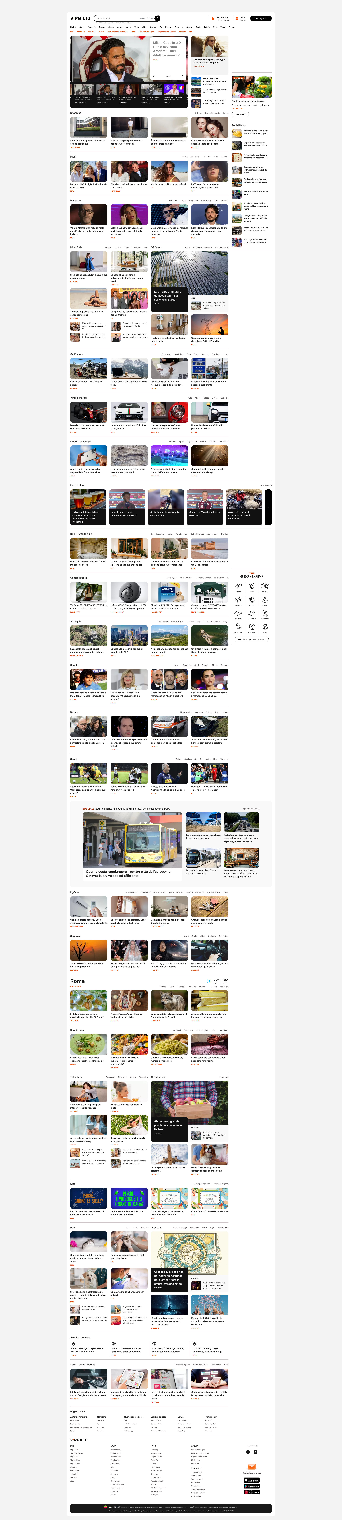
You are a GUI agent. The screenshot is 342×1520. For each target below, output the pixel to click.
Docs (133, 31)
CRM (226, 1364)
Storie (225, 712)
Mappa (214, 987)
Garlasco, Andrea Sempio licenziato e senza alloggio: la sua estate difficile (129, 742)
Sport (81, 27)
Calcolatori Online (198, 1493)
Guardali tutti (266, 485)
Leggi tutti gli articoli (250, 809)
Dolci (214, 1030)
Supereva (75, 936)
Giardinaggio (212, 534)
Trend (223, 27)
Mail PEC (92, 31)
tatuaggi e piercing (158, 1431)
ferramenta (74, 1420)
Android (172, 441)
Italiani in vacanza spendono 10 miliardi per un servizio (214, 1135)
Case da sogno (157, 534)
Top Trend (74, 1399)
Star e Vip (195, 157)
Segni (212, 1227)
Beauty (108, 247)
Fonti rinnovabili (221, 247)
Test (146, 247)
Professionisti (211, 1417)
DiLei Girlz (76, 247)
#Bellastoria (198, 66)
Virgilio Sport (115, 1453)
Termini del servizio (114, 22)
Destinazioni (163, 621)
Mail (72, 31)
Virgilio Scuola (156, 1457)
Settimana (194, 1227)
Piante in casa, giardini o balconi (248, 101)
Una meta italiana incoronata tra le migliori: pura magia (214, 81)
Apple (181, 441)
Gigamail (73, 1467)
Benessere (110, 1077)
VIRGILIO (131, 1507)
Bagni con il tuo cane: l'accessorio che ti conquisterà (132, 1309)
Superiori (224, 665)
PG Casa (154, 1484)
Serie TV (224, 200)
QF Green (156, 247)
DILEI (197, 1507)
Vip (152, 188)
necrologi (181, 1431)
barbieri (154, 1427)
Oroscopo (179, 27)
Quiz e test (223, 936)
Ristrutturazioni (197, 534)
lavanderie (182, 1420)
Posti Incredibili (157, 655)
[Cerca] (157, 18)
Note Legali (121, 1511)
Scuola (189, 27)
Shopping (154, 1450)
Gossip (153, 27)
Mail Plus (81, 31)
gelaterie (100, 1420)
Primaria (205, 665)
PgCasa (74, 892)
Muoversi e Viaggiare (133, 1417)
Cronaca (199, 712)
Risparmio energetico (195, 892)
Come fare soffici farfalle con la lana (209, 1211)
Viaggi (119, 27)
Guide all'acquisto (212, 113)
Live (215, 759)
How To (203, 441)
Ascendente (223, 1227)
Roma (77, 981)
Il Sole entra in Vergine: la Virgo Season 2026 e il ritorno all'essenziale (214, 1285)
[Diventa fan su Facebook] (248, 1452)
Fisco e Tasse (193, 354)
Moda (113, 147)
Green (156, 303)
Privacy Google (127, 22)
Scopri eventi (196, 1475)
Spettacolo (158, 60)
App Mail (73, 1477)
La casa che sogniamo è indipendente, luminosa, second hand (127, 278)
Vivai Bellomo (237, 108)
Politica (209, 712)
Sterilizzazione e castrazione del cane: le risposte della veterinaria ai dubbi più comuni (88, 1295)
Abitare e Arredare (78, 1417)
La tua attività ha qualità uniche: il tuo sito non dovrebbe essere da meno (168, 1395)
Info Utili (205, 354)
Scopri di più (240, 114)
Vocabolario (195, 1486)
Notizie (73, 27)
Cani (128, 1227)
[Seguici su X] (255, 1452)
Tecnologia (75, 147)
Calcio (178, 759)
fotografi (208, 1431)
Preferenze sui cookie (150, 1511)
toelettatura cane (184, 1424)
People (184, 157)
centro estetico (156, 1424)
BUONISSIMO (223, 1507)
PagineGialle (155, 1477)
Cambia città (75, 986)
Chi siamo (112, 1511)
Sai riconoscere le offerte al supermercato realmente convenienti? (124, 1060)
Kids (72, 1183)
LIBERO (124, 1507)
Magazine (75, 200)
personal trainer (211, 1427)
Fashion (117, 247)
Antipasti (177, 1030)
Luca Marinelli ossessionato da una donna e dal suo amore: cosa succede (209, 231)
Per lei (225, 113)
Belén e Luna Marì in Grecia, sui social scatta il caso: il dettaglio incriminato (127, 231)
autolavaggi (128, 1431)
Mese (204, 1227)
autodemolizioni (130, 1424)
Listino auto (155, 1467)
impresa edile (75, 1424)
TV (161, 27)
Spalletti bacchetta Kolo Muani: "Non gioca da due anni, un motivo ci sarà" (87, 789)
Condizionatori (76, 926)
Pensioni (215, 354)
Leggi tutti (223, 1077)
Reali (72, 191)
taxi (125, 1420)
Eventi (171, 987)
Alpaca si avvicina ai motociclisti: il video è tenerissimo (239, 515)
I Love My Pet (186, 578)
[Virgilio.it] (80, 18)
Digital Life (192, 441)
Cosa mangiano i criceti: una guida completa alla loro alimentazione (135, 1320)
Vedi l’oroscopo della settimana (251, 639)
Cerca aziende (196, 1472)
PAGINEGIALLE (140, 1507)
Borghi (225, 621)
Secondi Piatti (156, 1064)
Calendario (74, 1474)
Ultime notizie (186, 712)
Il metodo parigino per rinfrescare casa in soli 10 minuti (255, 170)
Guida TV (173, 200)
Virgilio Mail (74, 1450)
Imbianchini (145, 892)
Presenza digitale (182, 1364)
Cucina (73, 1064)
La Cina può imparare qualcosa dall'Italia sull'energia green (167, 295)
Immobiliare (179, 354)
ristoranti (100, 1427)
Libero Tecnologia (80, 441)
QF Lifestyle (158, 1077)
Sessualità (143, 1077)
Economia (92, 27)
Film (216, 200)
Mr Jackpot (195, 1460)
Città (215, 27)
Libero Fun (195, 1464)
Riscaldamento (130, 892)
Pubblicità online (200, 1364)
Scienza (114, 476)
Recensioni (223, 441)
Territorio (74, 1021)
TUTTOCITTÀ (189, 1507)
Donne (102, 27)
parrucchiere (156, 1420)
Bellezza (195, 147)
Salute (198, 27)
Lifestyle (206, 157)
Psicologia (122, 1077)
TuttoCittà (154, 1495)
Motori (128, 27)
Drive (101, 31)
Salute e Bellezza (158, 1417)
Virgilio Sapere (156, 1453)
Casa (72, 568)
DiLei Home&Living (81, 534)
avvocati (208, 1420)
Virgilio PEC (74, 1457)
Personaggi (206, 200)
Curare (73, 1145)
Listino (215, 398)
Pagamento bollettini (167, 31)
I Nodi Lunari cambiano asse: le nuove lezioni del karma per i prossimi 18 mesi (167, 1321)
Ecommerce (216, 1364)
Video (144, 27)
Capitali (200, 621)
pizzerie (100, 1431)
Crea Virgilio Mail (261, 18)
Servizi (181, 1417)
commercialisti (210, 1424)
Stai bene (74, 1111)
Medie (214, 665)
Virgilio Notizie (116, 1450)
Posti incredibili (213, 621)
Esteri (217, 712)
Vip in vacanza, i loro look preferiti (168, 184)
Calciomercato (190, 759)
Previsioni (224, 987)
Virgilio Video (115, 1460)
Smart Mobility (156, 1471)
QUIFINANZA (213, 1507)
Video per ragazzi (220, 1184)
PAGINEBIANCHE (177, 1507)
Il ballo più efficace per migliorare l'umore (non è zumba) (93, 1152)
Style (126, 247)
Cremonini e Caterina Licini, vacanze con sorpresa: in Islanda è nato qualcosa (169, 231)
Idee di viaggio (177, 621)
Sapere (232, 27)
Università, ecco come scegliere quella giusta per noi (93, 326)
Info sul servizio (101, 22)
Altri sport (224, 759)
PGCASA (167, 1507)
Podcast (144, 1227)
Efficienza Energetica (202, 247)
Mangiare (101, 1417)
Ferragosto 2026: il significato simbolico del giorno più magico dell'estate (207, 1321)
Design (170, 534)
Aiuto (72, 1481)
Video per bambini (202, 1184)
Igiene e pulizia (213, 892)
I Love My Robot (221, 578)
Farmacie (182, 987)
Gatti (135, 1227)
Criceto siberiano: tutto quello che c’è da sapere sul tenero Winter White (87, 1258)
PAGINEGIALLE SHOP (155, 1507)
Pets (73, 1227)
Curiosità (224, 398)
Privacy (128, 1511)
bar (98, 1424)
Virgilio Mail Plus (76, 1453)
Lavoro (225, 354)
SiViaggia (75, 621)
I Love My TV (171, 578)
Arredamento (181, 534)
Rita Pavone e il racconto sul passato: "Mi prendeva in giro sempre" (126, 695)
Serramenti (195, 926)
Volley (154, 793)
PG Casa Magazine (158, 1488)
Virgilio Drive (75, 1460)
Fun (190, 31)
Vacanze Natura (76, 655)
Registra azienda (157, 1481)
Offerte (198, 113)
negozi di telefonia (185, 1427)
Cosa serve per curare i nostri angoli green (250, 105)
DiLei (73, 156)
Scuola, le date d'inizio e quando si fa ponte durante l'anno (256, 206)
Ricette (168, 27)
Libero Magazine (117, 1488)
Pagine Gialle (78, 1411)
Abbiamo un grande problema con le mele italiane (168, 1125)
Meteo (111, 27)
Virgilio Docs (75, 1464)
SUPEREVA (233, 1507)
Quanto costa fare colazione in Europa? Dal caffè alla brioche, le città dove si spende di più (240, 873)
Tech (136, 27)
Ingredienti (223, 1030)
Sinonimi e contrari (191, 665)
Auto (190, 398)
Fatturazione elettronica (117, 31)
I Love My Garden (203, 578)
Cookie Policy (137, 1511)
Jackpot (182, 31)
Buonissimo (77, 1030)
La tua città (195, 1482)
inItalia (207, 27)
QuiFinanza (76, 354)
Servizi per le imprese (82, 1364)
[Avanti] (268, 507)
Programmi (193, 200)
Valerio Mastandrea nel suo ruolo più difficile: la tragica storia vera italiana (87, 231)
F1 (201, 759)
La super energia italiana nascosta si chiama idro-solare (214, 305)
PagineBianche (156, 1491)
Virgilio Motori (78, 397)
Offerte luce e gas (146, 31)
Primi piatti (188, 1030)
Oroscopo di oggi (179, 1227)
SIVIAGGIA (203, 1507)
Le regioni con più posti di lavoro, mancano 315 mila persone (255, 218)
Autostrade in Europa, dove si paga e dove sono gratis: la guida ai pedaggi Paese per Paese (241, 838)
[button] (183, 76)
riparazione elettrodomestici (81, 1427)
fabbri (72, 1431)
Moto (197, 398)
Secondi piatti (202, 1030)
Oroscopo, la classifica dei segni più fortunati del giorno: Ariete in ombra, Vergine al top (168, 1277)
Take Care (76, 1077)
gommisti (127, 1427)
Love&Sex (136, 247)
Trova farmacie (197, 1479)
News (182, 200)
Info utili (74, 388)
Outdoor (224, 534)
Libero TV (114, 1491)
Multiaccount (75, 1471)
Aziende (192, 987)
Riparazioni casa (175, 892)
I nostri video (77, 485)
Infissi (226, 892)
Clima (187, 247)
